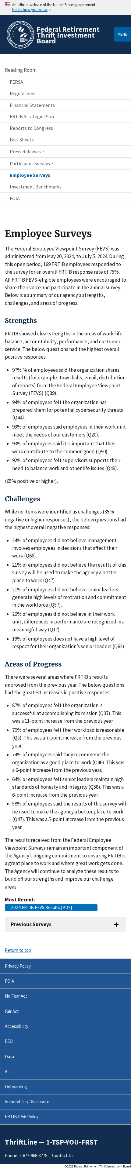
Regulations (22, 93)
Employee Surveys (30, 175)
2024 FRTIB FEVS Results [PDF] (41, 907)
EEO (9, 1041)
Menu (122, 34)
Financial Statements (32, 105)
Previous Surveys (31, 924)
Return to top (18, 950)
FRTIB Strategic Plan (32, 116)
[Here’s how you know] (65, 7)
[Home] (20, 47)
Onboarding (16, 1087)
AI (7, 1071)
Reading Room (21, 70)
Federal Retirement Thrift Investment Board (68, 35)
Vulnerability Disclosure (27, 1102)
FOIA (15, 198)
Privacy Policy (18, 966)
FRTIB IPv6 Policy (21, 1117)
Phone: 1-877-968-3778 (26, 1155)
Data (9, 1056)
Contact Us (63, 1155)
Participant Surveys (30, 164)
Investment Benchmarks (36, 187)
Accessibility (16, 1026)
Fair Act (12, 1011)
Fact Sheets (22, 140)
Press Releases (25, 151)
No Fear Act (16, 996)
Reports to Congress (31, 128)
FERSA (16, 82)
